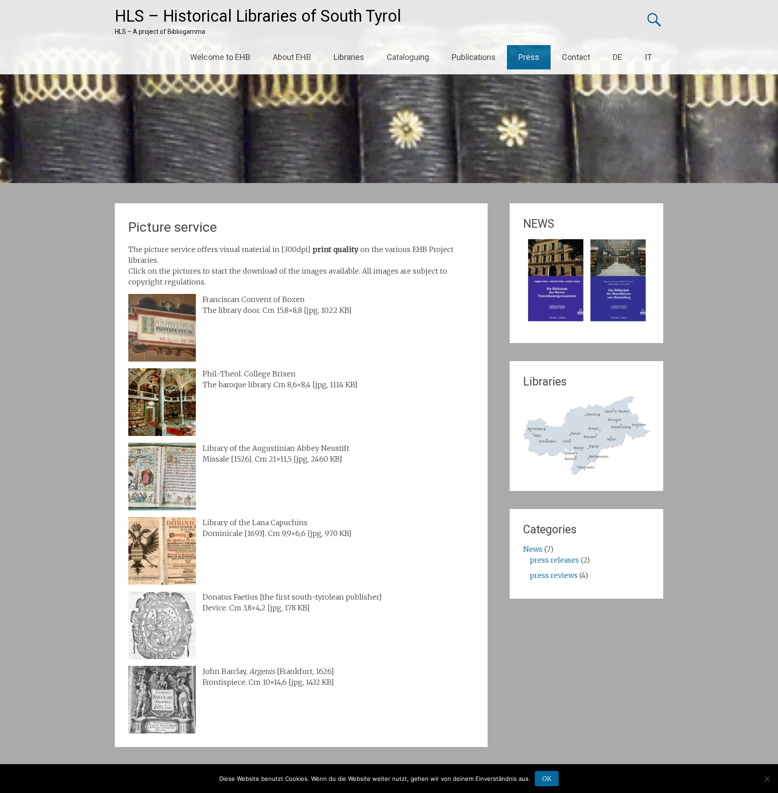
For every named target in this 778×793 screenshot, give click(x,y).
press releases (554, 559)
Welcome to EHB (220, 57)
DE (617, 57)
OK (547, 779)
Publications (474, 57)
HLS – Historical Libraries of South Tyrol (258, 16)
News (533, 549)
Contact (576, 57)
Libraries (349, 57)
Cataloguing (408, 57)
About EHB (292, 57)
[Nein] (766, 778)
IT (648, 57)
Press (528, 57)
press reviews (554, 575)
